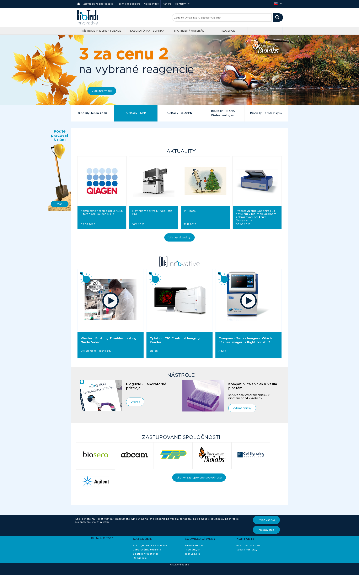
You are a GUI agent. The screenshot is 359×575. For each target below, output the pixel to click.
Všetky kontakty (246, 549)
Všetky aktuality (179, 237)
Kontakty (180, 3)
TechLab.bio (192, 553)
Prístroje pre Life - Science (101, 30)
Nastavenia (266, 529)
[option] (110, 313)
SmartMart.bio (194, 545)
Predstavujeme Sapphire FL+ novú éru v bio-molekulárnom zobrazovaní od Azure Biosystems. (256, 215)
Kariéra (167, 3)
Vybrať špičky (242, 408)
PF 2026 (190, 210)
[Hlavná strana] (78, 4)
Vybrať (135, 401)
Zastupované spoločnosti (98, 3)
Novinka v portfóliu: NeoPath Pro (152, 212)
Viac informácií (102, 90)
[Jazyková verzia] (277, 4)
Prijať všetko (266, 520)
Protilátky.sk (192, 549)
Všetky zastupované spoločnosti (199, 477)
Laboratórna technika (147, 30)
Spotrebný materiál (189, 30)
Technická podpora (128, 3)
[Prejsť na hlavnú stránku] (87, 24)
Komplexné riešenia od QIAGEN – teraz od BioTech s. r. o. (102, 212)
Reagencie (228, 30)
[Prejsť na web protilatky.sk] (265, 31)
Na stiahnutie (151, 3)
